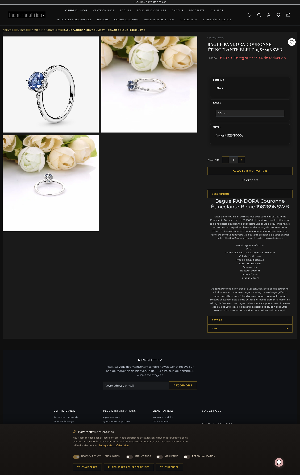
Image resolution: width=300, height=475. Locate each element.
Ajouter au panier (250, 170)
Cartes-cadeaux (126, 19)
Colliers (216, 10)
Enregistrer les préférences (128, 467)
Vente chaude (103, 10)
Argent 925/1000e (229, 135)
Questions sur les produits (116, 421)
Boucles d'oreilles (151, 10)
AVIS (215, 328)
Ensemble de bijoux (159, 19)
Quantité (213, 160)
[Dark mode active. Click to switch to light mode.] (249, 14)
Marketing (171, 456)
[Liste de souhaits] (278, 14)
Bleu (219, 88)
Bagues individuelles (45, 30)
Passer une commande (66, 417)
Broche (103, 19)
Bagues (125, 10)
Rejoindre (183, 385)
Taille (217, 102)
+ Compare (250, 180)
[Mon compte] (268, 14)
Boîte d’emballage (217, 19)
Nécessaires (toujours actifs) (101, 456)
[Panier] (288, 14)
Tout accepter (87, 467)
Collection (188, 19)
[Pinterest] (203, 416)
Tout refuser (169, 467)
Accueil (8, 30)
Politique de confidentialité (114, 445)
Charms (177, 10)
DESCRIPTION (220, 194)
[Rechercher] (259, 14)
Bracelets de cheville (74, 19)
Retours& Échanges (64, 421)
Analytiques (143, 456)
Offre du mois (76, 10)
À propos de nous (112, 417)
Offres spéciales (161, 421)
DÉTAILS (217, 320)
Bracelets (197, 10)
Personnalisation (203, 456)
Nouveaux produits (163, 417)
